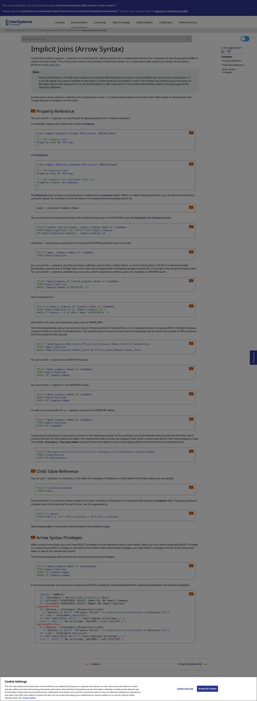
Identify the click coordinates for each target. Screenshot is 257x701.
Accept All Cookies (207, 688)
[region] (128, 689)
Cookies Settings (185, 688)
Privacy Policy (29, 698)
